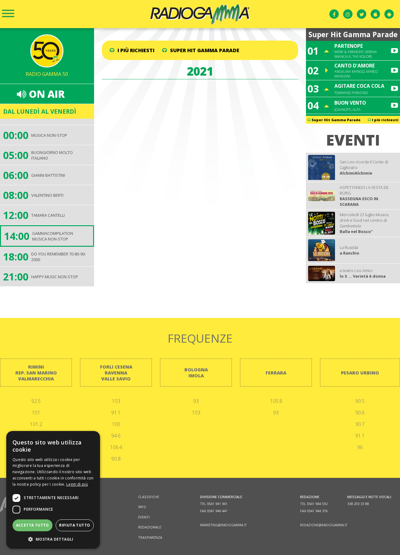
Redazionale (149, 527)
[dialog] (53, 490)
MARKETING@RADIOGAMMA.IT (223, 525)
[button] (53, 539)
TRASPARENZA (150, 537)
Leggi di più (77, 484)
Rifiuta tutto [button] (74, 525)
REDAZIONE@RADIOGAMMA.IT (323, 525)
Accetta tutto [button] (32, 525)
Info (142, 506)
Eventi (144, 517)
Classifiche (148, 496)
